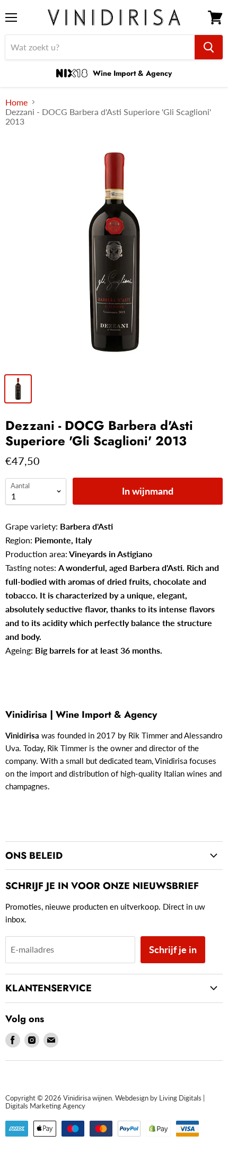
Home (16, 102)
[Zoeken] (209, 47)
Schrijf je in (173, 949)
